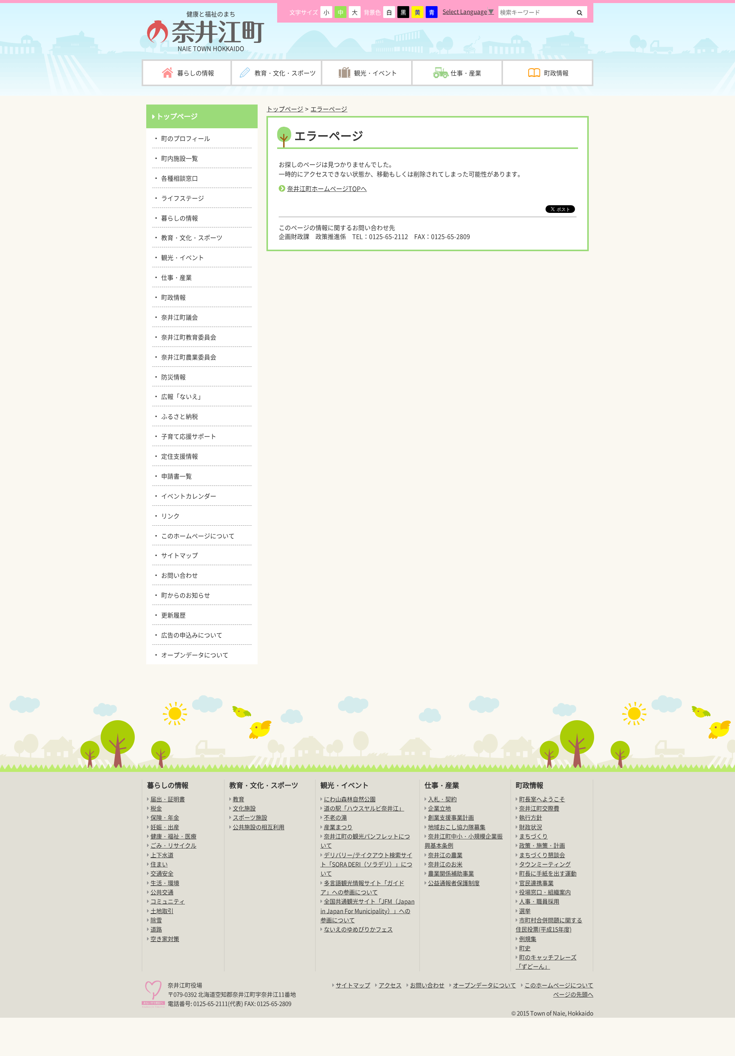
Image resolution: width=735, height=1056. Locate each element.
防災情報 (172, 376)
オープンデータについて (193, 654)
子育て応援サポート (187, 435)
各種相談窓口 (178, 177)
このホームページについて (196, 535)
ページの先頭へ (573, 994)
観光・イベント (181, 257)
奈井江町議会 (178, 316)
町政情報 (172, 296)
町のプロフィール (184, 137)
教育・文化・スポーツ (190, 237)
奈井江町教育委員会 (187, 336)
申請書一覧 (175, 475)
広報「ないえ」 (181, 396)
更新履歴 (172, 614)
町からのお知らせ (184, 594)
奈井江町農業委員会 (187, 356)
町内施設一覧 (178, 157)
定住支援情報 (178, 455)
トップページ (284, 108)
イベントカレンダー (187, 495)
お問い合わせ (178, 574)
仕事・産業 (175, 276)
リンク (169, 515)
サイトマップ (178, 554)
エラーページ (328, 108)
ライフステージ (181, 197)
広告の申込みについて (190, 634)
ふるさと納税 (178, 415)
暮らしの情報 (178, 217)
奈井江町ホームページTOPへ (327, 188)
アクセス (390, 985)
